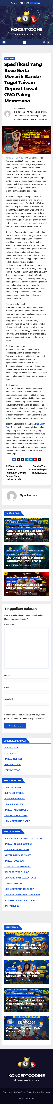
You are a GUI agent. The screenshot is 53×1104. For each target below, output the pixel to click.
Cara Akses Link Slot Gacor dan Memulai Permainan (25, 532)
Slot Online (29, 524)
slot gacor (34, 520)
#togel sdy (33, 119)
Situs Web (8, 699)
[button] (44, 42)
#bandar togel (20, 116)
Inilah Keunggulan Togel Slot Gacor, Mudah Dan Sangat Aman (24, 588)
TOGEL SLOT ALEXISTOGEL (17, 867)
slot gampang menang (15, 524)
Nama (7, 675)
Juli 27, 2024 (14, 980)
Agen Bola (10, 1025)
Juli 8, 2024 (14, 1008)
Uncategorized (38, 527)
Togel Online (9, 58)
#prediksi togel (33, 116)
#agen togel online (38, 112)
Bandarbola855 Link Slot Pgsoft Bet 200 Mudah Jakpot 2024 (23, 948)
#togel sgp (43, 119)
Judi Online (11, 520)
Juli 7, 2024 (14, 1036)
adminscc (20, 109)
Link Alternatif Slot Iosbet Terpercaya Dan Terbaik (24, 559)
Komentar (9, 625)
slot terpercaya (13, 527)
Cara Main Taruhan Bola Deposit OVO (23, 1029)
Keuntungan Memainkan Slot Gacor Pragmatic (24, 974)
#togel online (22, 119)
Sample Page (29, 1098)
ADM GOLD (25, 538)
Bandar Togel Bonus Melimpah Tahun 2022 (38, 469)
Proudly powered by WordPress (14, 1092)
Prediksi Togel (22, 520)
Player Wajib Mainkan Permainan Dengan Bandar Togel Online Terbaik (16, 473)
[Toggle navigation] (24, 42)
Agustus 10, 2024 (16, 952)
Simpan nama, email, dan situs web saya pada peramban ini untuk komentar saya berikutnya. (24, 717)
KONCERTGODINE (26, 29)
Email (7, 687)
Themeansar (45, 1092)
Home (21, 1098)
